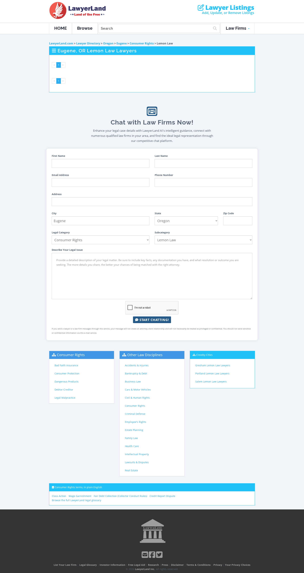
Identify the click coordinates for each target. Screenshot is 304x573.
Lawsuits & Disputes (137, 462)
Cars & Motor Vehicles (138, 389)
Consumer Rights (142, 43)
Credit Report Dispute (162, 496)
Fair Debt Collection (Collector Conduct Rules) (120, 496)
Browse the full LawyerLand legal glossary (76, 500)
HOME (60, 28)
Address (57, 194)
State (158, 213)
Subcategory (162, 232)
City (54, 213)
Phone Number (164, 175)
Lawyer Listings (229, 7)
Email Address (60, 175)
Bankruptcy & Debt (136, 373)
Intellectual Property (137, 454)
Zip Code (228, 213)
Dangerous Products (66, 381)
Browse (85, 28)
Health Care (132, 446)
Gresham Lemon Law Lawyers (212, 365)
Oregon (108, 43)
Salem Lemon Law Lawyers (211, 381)
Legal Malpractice (65, 397)
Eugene (121, 43)
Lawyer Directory (88, 43)
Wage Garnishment (80, 496)
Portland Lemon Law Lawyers (212, 373)
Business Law (133, 381)
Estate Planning (134, 430)
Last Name (161, 156)
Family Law (131, 438)
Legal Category (61, 232)
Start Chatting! (153, 320)
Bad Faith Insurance (66, 365)
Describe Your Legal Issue (67, 249)
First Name (58, 156)
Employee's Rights (135, 422)
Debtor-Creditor (64, 389)
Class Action (59, 496)
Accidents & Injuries (136, 365)
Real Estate (131, 470)
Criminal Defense (135, 413)
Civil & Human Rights (137, 397)
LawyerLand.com (61, 43)
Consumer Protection (67, 373)
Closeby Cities (204, 354)
